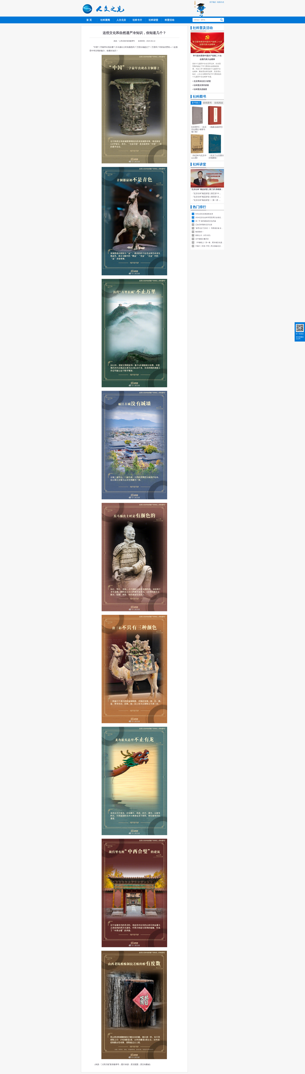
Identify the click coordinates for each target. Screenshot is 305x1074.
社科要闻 (105, 20)
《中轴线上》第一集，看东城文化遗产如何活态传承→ (215, 242)
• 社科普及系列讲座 (200, 85)
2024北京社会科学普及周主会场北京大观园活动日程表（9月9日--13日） (222, 217)
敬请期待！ (199, 232)
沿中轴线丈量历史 (202, 239)
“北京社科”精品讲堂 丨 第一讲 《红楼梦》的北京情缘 (207, 200)
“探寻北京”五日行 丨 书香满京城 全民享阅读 (211, 228)
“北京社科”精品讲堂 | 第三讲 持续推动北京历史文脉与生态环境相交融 (220, 189)
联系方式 (220, 2)
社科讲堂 (153, 20)
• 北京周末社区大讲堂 (201, 81)
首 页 (89, 20)
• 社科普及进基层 (199, 89)
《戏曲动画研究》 (216, 127)
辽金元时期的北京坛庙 (203, 225)
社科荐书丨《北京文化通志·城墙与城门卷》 (198, 129)
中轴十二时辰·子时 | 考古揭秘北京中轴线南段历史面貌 (215, 246)
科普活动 (169, 20)
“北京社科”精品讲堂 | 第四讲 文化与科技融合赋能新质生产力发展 (207, 197)
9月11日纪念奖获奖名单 (204, 214)
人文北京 (121, 20)
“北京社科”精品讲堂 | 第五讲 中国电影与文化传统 (207, 193)
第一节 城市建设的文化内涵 (205, 221)
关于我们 (212, 2)
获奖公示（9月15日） (203, 235)
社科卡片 (137, 20)
